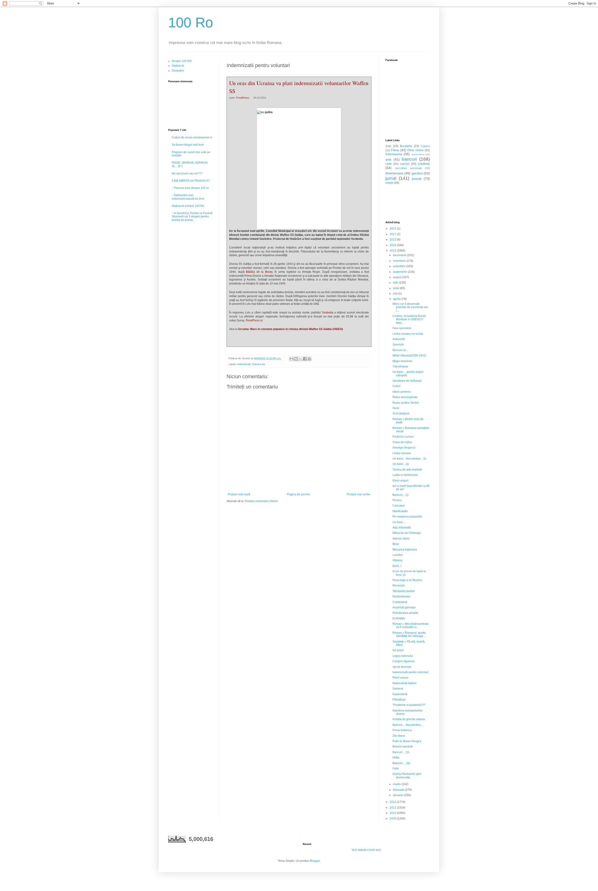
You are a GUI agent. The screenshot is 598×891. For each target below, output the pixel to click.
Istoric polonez (401, 391)
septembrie (400, 271)
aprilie (397, 299)
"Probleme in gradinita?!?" (409, 705)
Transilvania (400, 366)
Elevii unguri (400, 480)
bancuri (409, 159)
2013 (393, 250)
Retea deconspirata (404, 397)
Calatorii (425, 146)
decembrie (400, 255)
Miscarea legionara (404, 549)
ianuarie (398, 795)
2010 (393, 813)
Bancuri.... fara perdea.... (407, 724)
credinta (424, 163)
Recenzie (398, 585)
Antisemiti (398, 339)
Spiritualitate (418, 154)
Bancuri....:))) (400, 494)
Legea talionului (402, 655)
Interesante (393, 154)
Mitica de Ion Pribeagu (406, 533)
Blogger (315, 860)
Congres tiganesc (403, 661)
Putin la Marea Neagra (406, 741)
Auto (388, 146)
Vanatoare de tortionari (406, 380)
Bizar (395, 544)
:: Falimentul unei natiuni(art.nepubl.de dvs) (188, 197)
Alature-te (178, 65)
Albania (397, 560)
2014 (393, 245)
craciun (404, 163)
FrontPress (242, 97)
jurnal (390, 178)
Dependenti (399, 694)
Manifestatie (400, 511)
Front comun (400, 677)
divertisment (394, 173)
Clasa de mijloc (402, 442)
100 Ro (190, 22)
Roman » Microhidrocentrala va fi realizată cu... (410, 625)
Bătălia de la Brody (259, 271)
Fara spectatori (401, 328)
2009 (393, 818)
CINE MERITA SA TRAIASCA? (191, 180)
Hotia (395, 757)
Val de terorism (401, 666)
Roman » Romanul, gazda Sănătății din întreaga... (409, 634)
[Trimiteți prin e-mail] (291, 358)
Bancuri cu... (400, 350)
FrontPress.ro (254, 320)
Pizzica (397, 500)
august (397, 277)
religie (389, 182)
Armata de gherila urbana (408, 719)
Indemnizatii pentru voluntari (410, 672)
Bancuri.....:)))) (401, 763)
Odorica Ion (258, 364)
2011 (393, 807)
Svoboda (327, 312)
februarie (399, 789)
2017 (393, 234)
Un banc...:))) (400, 464)
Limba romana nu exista (407, 333)
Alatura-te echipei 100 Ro (188, 206)
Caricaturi (398, 505)
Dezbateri (178, 70)
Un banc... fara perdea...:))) (409, 458)
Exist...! (396, 566)
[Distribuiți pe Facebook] (305, 358)
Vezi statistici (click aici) (366, 849)
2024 (393, 228)
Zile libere (398, 735)
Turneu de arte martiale (407, 469)
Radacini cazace (403, 436)
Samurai (397, 688)
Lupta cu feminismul (405, 475)
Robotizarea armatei (405, 612)
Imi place (398, 650)
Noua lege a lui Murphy (407, 580)
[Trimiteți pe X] (300, 358)
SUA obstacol (400, 413)
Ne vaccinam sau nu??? (187, 173)
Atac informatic (401, 527)
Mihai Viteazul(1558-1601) (409, 355)
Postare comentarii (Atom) (261, 501)
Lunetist (397, 555)
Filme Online (415, 150)
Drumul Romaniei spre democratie (406, 775)
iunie (396, 288)
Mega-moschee (402, 361)
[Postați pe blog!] (296, 358)
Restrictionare (401, 596)
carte (388, 163)
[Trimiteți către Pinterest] (309, 358)
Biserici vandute (402, 746)
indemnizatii (243, 364)
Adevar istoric (401, 538)
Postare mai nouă (239, 494)
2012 (393, 802)
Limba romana (401, 453)
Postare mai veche (358, 494)
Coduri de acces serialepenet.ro (192, 137)
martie (397, 784)
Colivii (396, 386)
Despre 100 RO (182, 61)
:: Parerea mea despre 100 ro (190, 188)
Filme (395, 150)
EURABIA (398, 618)
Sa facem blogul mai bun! (188, 144)
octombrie (399, 266)
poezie (417, 178)
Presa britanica (402, 730)
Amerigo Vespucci (403, 447)
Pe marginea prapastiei (407, 516)
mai (395, 293)
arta (388, 159)
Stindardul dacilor (403, 591)
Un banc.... (399, 522)
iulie (396, 282)
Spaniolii (398, 344)
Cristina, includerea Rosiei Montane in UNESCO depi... (409, 319)
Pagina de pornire (298, 494)
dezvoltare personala (408, 168)
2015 (393, 239)
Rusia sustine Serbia (405, 402)
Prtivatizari (399, 699)
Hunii (395, 408)
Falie (395, 768)
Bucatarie (406, 146)
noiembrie (399, 260)
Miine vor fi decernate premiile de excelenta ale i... (410, 307)
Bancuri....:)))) (400, 752)
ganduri (417, 173)
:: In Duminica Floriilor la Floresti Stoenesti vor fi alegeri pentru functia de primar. (192, 217)
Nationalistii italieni (404, 683)
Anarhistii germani (404, 607)
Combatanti (399, 602)
